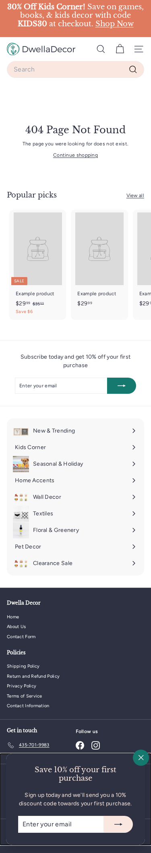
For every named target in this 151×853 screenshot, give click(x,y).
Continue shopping (75, 155)
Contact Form (21, 636)
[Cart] (119, 49)
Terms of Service (24, 696)
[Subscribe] (118, 824)
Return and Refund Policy (33, 676)
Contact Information (28, 705)
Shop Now (114, 23)
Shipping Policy (23, 666)
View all (135, 195)
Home (13, 617)
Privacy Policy (21, 686)
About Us (16, 626)
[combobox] (75, 69)
